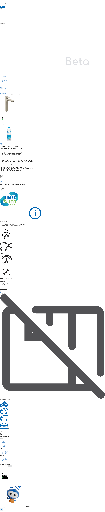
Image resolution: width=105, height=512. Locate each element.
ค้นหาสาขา (3, 2)
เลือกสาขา (9, 22)
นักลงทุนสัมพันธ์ (4, 458)
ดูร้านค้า (1, 181)
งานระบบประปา (2, 90)
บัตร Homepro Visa (4, 446)
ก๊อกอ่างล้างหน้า (6, 94)
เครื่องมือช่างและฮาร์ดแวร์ (3, 93)
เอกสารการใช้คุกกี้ (4, 453)
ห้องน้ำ (1, 89)
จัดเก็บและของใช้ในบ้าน (3, 88)
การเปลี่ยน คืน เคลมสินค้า (5, 441)
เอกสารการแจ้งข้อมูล (4, 452)
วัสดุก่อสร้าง (1, 92)
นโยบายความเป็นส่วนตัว (5, 451)
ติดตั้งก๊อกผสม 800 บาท (7, 284)
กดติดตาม (4, 175)
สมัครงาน (3, 460)
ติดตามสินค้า (3, 442)
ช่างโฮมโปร (3, 82)
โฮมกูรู (2, 81)
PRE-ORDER (1, 292)
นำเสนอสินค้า (3, 461)
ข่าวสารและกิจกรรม (4, 459)
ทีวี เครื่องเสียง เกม (2, 87)
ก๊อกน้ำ (3, 94)
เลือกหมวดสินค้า (5, 76)
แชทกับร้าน (1, 182)
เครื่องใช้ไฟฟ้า (2, 85)
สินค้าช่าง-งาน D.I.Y (4, 80)
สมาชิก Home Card (4, 445)
